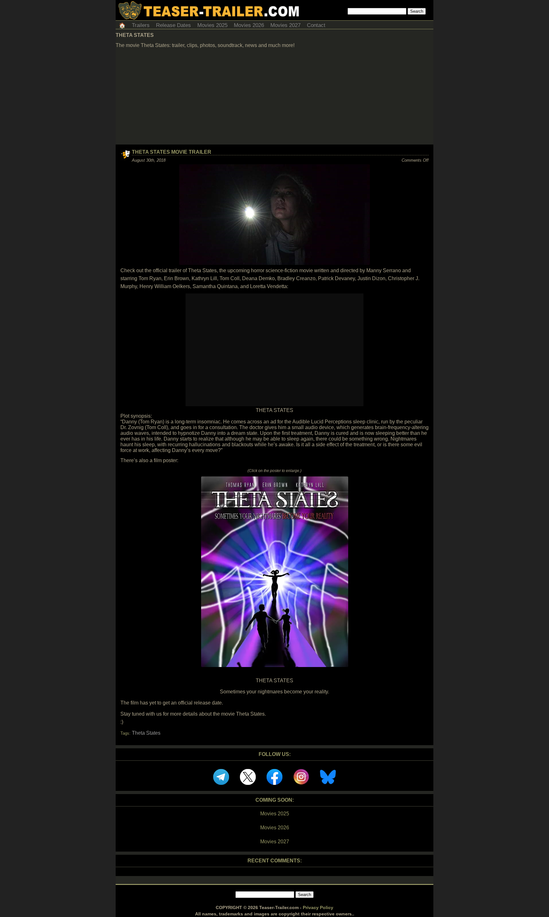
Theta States (146, 733)
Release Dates (173, 25)
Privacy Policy (318, 907)
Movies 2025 (212, 25)
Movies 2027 (285, 25)
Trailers (141, 25)
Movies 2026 (249, 25)
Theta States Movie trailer (171, 152)
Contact (316, 25)
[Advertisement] (274, 96)
